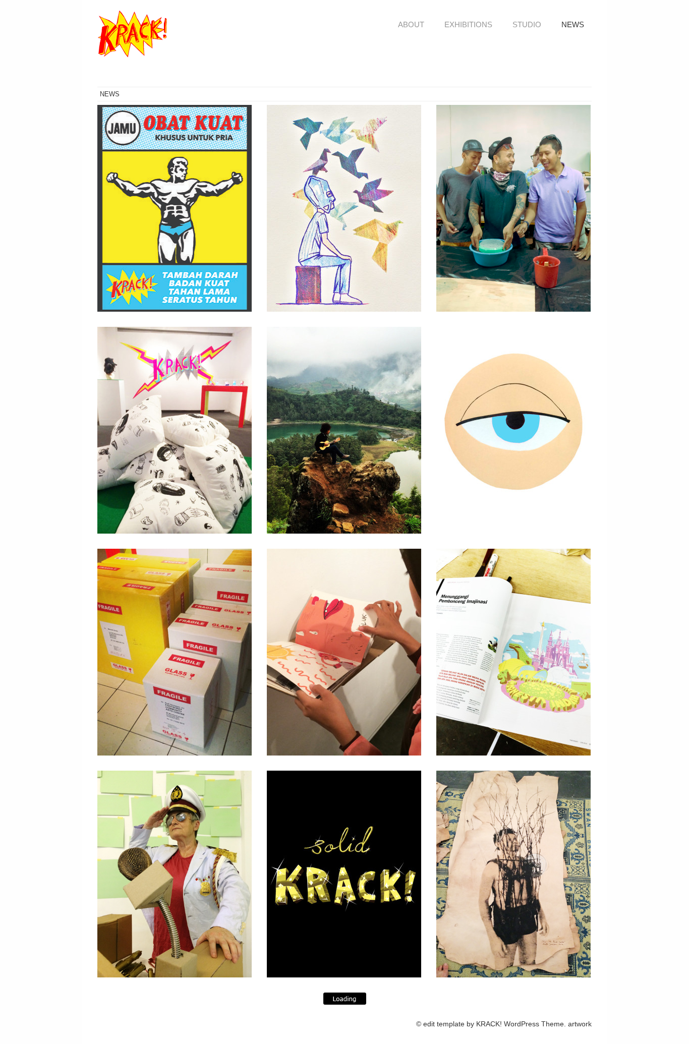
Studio (526, 24)
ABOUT (411, 24)
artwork (580, 1024)
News (572, 24)
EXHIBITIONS (468, 24)
